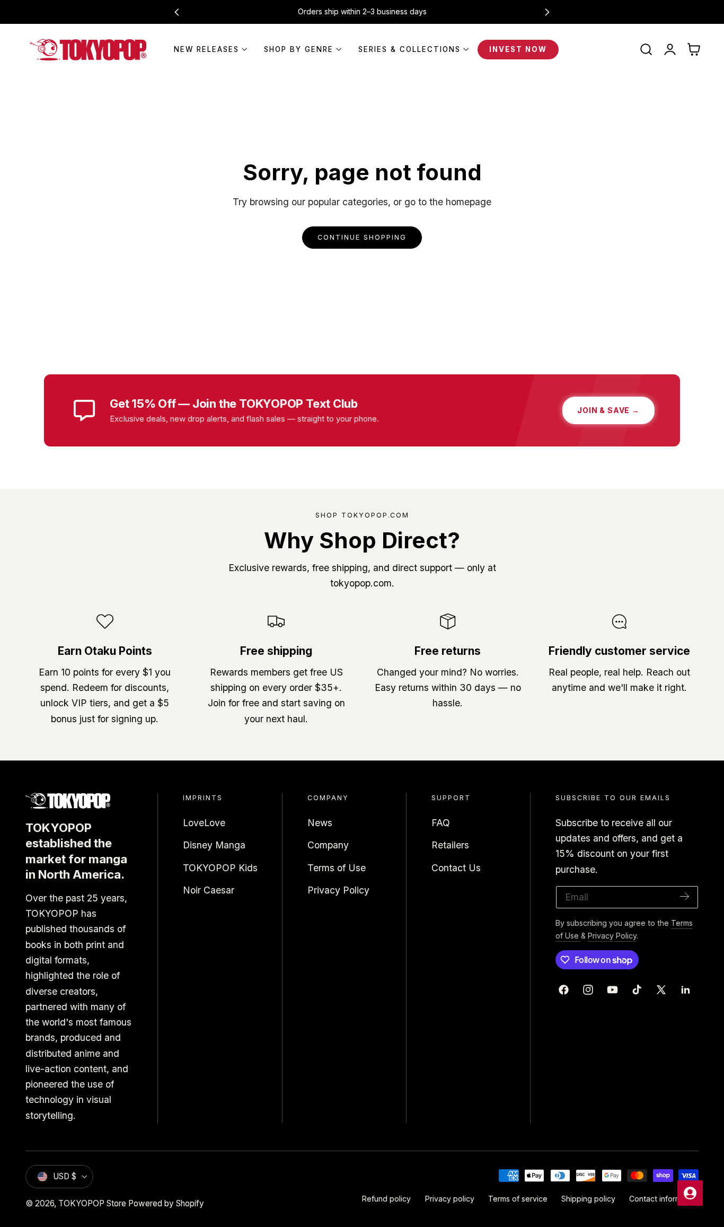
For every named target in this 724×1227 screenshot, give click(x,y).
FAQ (440, 822)
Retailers (450, 845)
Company (328, 845)
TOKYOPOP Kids (220, 867)
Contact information (664, 1198)
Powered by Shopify (166, 1203)
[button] (646, 49)
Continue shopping (362, 237)
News (319, 822)
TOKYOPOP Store (92, 1203)
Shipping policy (588, 1198)
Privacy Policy (338, 890)
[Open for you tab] (690, 1193)
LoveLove (204, 822)
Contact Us (456, 867)
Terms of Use (336, 867)
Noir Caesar (208, 890)
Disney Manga (214, 845)
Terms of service (518, 1198)
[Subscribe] (685, 896)
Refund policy (386, 1198)
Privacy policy (449, 1198)
